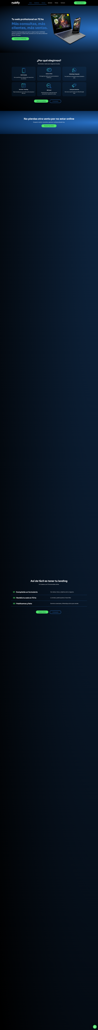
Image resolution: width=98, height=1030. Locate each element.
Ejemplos (50, 2)
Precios (56, 2)
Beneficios (36, 2)
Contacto (63, 2)
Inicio (30, 2)
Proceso (43, 2)
